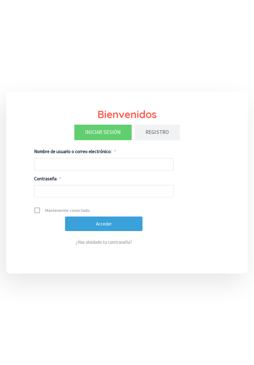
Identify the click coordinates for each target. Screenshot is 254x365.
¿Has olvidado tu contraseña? (104, 242)
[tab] (103, 132)
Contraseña (47, 179)
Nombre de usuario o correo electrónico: (75, 151)
